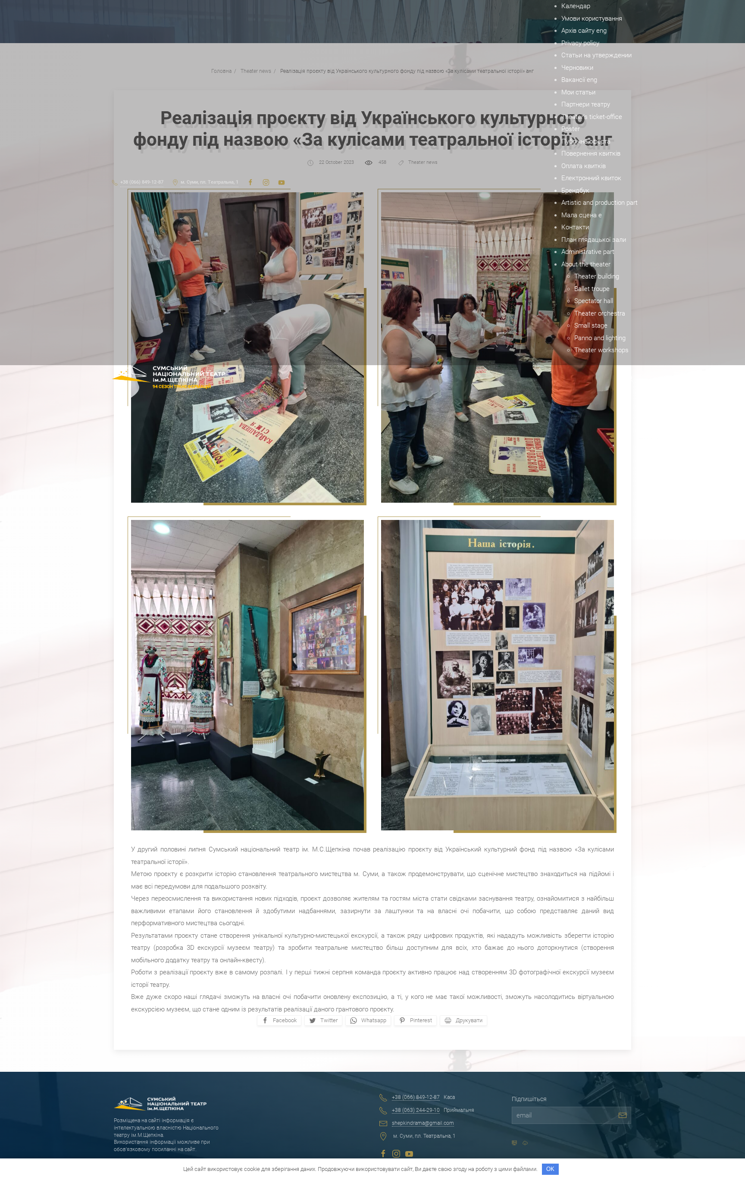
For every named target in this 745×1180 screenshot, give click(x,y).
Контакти (575, 227)
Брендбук (575, 190)
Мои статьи (578, 92)
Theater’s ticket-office (591, 117)
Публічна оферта (585, 141)
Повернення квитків (590, 153)
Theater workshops (601, 350)
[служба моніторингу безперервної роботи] (525, 1143)
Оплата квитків (583, 166)
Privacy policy (580, 43)
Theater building (596, 276)
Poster (570, 129)
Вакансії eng (579, 80)
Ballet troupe (592, 289)
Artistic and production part (599, 203)
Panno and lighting (600, 338)
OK (550, 1169)
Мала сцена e (581, 215)
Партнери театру (585, 104)
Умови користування (591, 18)
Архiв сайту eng (584, 30)
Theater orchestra (599, 313)
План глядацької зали (593, 240)
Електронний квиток (591, 178)
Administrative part (587, 252)
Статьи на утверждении (596, 55)
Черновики (577, 68)
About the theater (585, 264)
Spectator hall (593, 301)
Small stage (590, 325)
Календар (575, 6)
